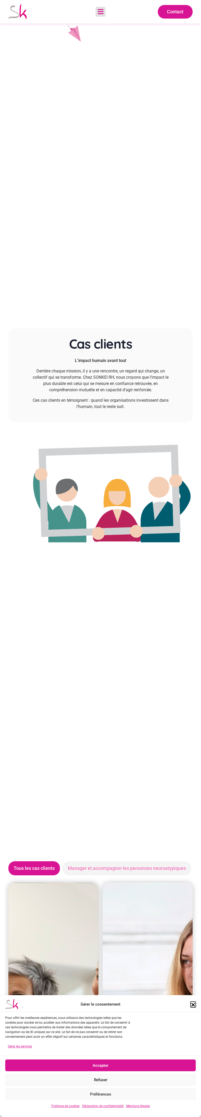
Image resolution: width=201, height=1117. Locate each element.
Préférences (100, 1094)
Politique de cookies (65, 1106)
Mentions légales (138, 1106)
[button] (193, 1004)
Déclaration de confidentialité (103, 1106)
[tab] (34, 868)
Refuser (100, 1080)
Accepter (100, 1065)
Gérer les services (20, 1046)
